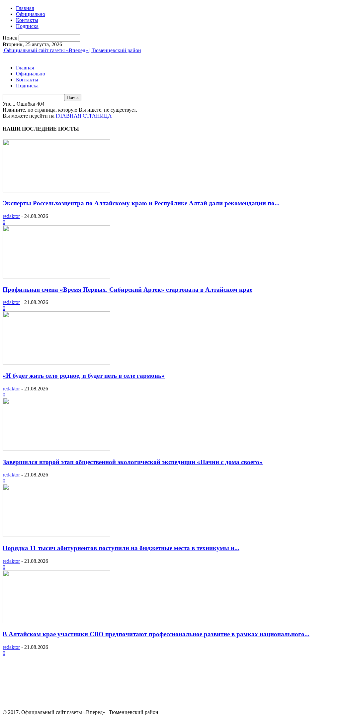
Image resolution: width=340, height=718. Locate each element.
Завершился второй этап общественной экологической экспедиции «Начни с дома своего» (133, 462)
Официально (30, 14)
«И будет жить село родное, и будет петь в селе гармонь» (84, 375)
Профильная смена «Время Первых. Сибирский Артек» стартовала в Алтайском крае (127, 289)
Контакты (27, 20)
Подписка (27, 26)
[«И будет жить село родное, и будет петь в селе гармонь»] (56, 362)
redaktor (11, 216)
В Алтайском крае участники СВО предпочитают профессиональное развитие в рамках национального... (156, 634)
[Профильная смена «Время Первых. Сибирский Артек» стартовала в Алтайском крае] (56, 276)
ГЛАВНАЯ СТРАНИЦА (84, 116)
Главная (25, 8)
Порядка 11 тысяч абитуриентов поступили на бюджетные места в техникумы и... (121, 548)
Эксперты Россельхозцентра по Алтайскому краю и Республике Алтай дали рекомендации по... (141, 203)
